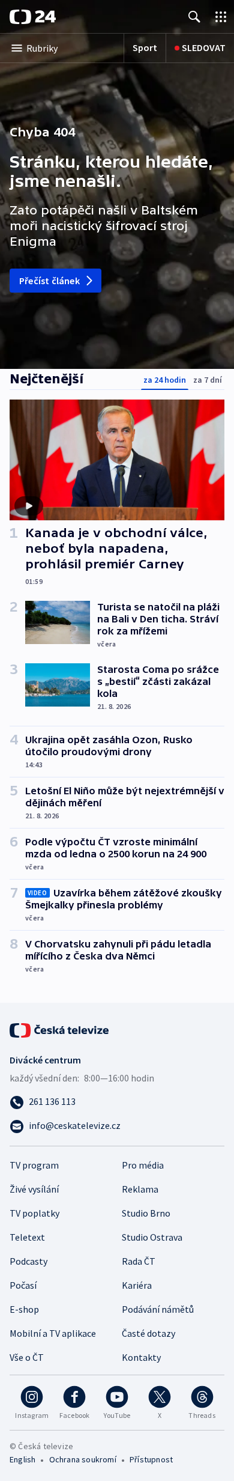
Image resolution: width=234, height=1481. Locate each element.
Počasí (23, 1285)
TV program (34, 1165)
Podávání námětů (158, 1309)
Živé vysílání (34, 1189)
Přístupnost (151, 1459)
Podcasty (28, 1261)
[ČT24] (33, 17)
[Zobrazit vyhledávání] (194, 16)
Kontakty (141, 1357)
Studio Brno (146, 1213)
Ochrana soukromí (82, 1459)
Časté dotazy (148, 1333)
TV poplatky (34, 1213)
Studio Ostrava (152, 1237)
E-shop (24, 1309)
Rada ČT (138, 1261)
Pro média (143, 1165)
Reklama (140, 1189)
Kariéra (137, 1285)
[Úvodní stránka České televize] (60, 1029)
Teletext (27, 1237)
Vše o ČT (27, 1357)
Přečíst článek (49, 281)
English (22, 1459)
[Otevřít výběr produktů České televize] (221, 16)
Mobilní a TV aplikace (53, 1333)
